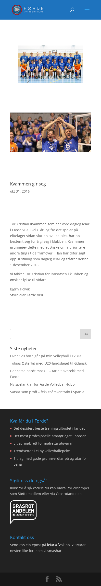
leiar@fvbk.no (58, 544)
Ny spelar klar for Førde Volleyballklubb (42, 384)
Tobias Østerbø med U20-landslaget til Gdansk (48, 363)
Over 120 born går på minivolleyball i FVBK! (45, 356)
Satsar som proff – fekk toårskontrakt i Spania (47, 392)
